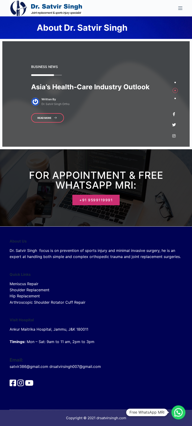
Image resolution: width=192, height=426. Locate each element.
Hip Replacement (25, 296)
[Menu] (180, 8)
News (53, 67)
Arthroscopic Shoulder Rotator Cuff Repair (47, 302)
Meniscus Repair (24, 283)
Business (39, 67)
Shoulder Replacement (29, 290)
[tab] (175, 82)
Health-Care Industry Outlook (90, 87)
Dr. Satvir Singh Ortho (55, 103)
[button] (178, 412)
